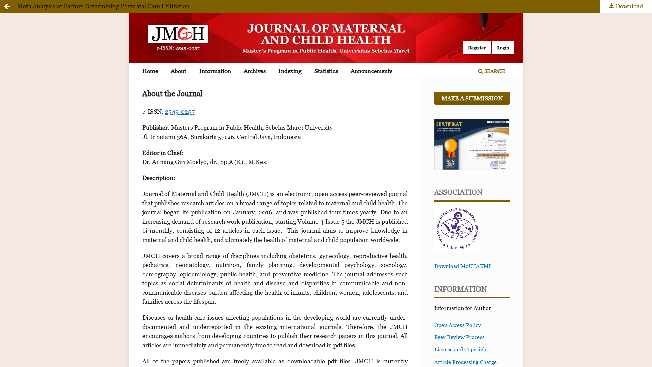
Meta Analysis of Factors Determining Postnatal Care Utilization (103, 6)
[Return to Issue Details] (6, 6)
